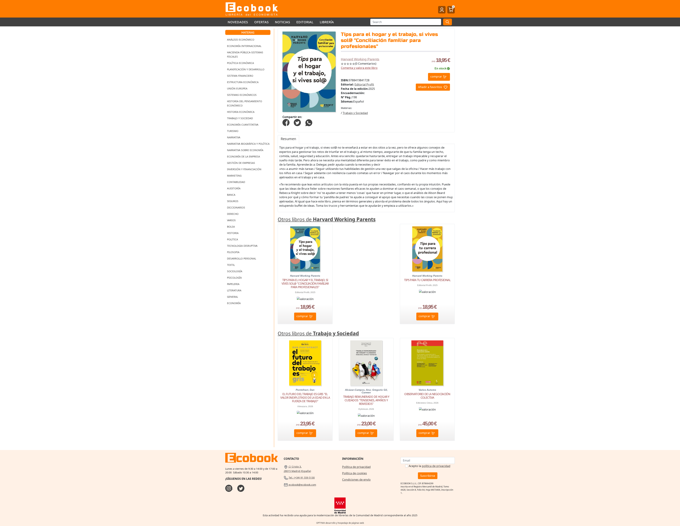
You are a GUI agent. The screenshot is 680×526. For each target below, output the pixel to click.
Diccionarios (236, 207)
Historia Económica (240, 112)
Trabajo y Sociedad (240, 118)
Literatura (234, 290)
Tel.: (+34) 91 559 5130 (301, 477)
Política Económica (240, 63)
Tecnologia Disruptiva (242, 245)
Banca (231, 194)
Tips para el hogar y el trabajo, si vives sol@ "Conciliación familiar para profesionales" (305, 283)
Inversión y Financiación (244, 169)
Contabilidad (236, 182)
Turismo (232, 131)
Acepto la (429, 466)
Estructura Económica (243, 82)
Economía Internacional (244, 46)
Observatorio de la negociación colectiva (427, 395)
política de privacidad (436, 466)
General (232, 296)
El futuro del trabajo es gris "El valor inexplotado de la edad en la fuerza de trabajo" (305, 397)
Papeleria (233, 284)
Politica (232, 239)
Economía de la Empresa (243, 156)
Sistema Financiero (240, 75)
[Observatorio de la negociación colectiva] (427, 363)
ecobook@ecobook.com (302, 484)
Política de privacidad (356, 467)
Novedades (238, 22)
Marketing (234, 175)
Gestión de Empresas (241, 163)
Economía (234, 303)
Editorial (304, 22)
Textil (231, 265)
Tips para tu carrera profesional (427, 280)
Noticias (282, 22)
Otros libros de (327, 219)
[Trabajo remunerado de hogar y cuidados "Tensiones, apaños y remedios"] (366, 363)
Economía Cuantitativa (242, 124)
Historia (233, 233)
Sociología (234, 271)
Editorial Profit (364, 84)
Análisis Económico (240, 39)
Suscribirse (427, 476)
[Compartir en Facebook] (286, 122)
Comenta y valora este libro (359, 68)
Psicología (234, 277)
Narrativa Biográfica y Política (248, 143)
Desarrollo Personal (241, 258)
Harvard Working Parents (360, 59)
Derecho (233, 214)
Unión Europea (237, 88)
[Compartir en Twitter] (297, 122)
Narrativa (233, 137)
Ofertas (261, 22)
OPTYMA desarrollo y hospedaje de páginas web (340, 522)
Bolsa (231, 226)
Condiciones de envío (356, 480)
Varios (231, 220)
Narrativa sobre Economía (245, 150)
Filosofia (233, 252)
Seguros (232, 201)
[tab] (288, 139)
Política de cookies (354, 473)
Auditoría (233, 188)
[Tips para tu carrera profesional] (427, 249)
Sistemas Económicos (242, 95)
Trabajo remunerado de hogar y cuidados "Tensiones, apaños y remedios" (366, 400)
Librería (327, 22)
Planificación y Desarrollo (245, 69)
